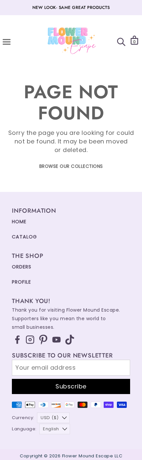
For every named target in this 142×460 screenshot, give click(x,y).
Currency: (23, 417)
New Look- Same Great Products (71, 7)
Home (19, 221)
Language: (24, 429)
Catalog (24, 236)
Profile (21, 282)
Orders (21, 266)
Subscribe (71, 386)
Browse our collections (71, 166)
